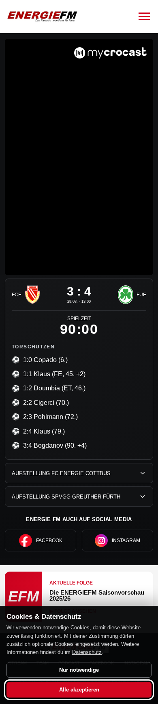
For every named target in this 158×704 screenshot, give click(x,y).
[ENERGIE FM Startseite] (42, 16)
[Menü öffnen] (144, 16)
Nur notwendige (79, 670)
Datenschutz (87, 652)
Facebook (49, 540)
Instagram (126, 540)
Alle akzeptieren (79, 690)
